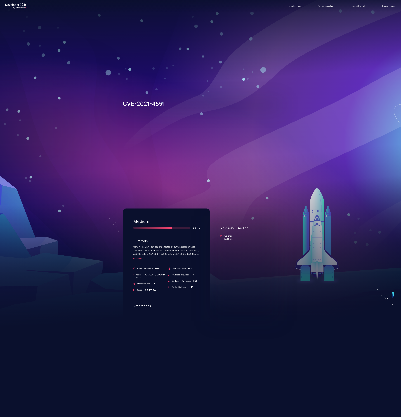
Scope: (140, 290)
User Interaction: (179, 269)
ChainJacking (134, 359)
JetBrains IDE (190, 359)
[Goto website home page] (15, 6)
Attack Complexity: (145, 269)
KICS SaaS (244, 359)
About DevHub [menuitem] (358, 6)
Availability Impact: (180, 287)
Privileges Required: (180, 275)
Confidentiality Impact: (181, 281)
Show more (138, 259)
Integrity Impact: (144, 284)
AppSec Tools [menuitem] (295, 6)
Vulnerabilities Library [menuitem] (327, 6)
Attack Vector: (139, 276)
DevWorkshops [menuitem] (388, 6)
